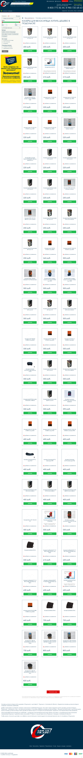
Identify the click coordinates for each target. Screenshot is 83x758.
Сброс (5, 51)
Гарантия (64, 10)
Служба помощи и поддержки (9, 754)
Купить (30, 50)
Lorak (9, 34)
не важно (5, 43)
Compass (4, 36)
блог (75, 10)
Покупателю (48, 746)
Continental (15, 34)
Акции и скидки (61, 746)
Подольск (23, 1)
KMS (7, 32)
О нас (54, 746)
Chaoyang (12, 32)
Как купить (70, 10)
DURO (3, 32)
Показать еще (53, 692)
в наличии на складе (8, 40)
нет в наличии (6, 41)
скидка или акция (7, 46)
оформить (65, 1)
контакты (79, 10)
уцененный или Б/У (8, 48)
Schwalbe (4, 34)
